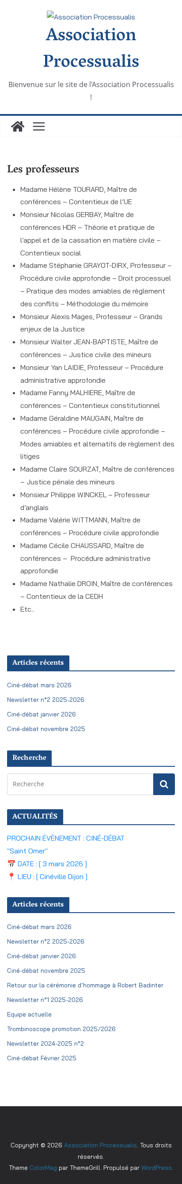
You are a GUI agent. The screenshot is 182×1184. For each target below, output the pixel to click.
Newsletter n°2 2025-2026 (45, 700)
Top (161, 1163)
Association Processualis (91, 50)
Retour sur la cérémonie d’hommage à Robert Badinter (85, 985)
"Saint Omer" (27, 850)
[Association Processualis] (17, 126)
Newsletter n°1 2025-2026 (45, 1000)
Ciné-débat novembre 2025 (46, 729)
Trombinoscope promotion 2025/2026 (61, 1029)
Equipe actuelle (29, 1014)
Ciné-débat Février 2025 (41, 1058)
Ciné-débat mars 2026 (39, 685)
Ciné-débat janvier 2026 (41, 714)
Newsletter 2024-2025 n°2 (45, 1043)
